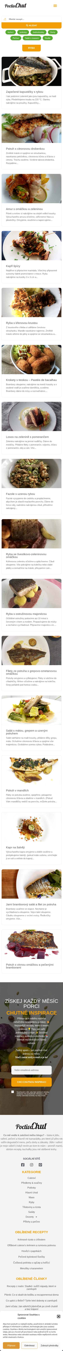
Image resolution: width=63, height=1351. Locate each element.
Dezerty (30, 1217)
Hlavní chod (31, 1192)
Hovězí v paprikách (31, 1251)
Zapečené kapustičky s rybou (24, 91)
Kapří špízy (13, 266)
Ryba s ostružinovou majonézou (26, 613)
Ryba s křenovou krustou (22, 322)
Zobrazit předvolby (49, 1345)
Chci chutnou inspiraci (31, 1082)
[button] (58, 1316)
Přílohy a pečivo (31, 1221)
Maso (31, 1197)
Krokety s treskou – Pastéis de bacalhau (31, 380)
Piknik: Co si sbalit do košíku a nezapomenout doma (31, 1295)
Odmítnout (29, 1345)
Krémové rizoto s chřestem (31, 1239)
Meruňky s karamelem (31, 1268)
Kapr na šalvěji (15, 847)
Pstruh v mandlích (17, 790)
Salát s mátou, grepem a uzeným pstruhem (27, 732)
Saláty (31, 1212)
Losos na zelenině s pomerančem (27, 436)
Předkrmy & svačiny (31, 1183)
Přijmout (11, 1345)
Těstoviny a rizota (31, 1207)
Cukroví (32, 1178)
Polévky (31, 1187)
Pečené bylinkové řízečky (31, 1257)
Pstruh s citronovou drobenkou (25, 148)
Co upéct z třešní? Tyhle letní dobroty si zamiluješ (31, 1300)
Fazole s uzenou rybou (20, 493)
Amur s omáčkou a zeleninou (24, 209)
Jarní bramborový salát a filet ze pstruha (31, 904)
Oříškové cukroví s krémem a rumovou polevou (31, 1245)
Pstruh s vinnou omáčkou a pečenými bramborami (29, 966)
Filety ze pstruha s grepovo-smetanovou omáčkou (31, 672)
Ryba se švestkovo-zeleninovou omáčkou (26, 556)
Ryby (31, 1202)
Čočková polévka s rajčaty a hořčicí (31, 1262)
